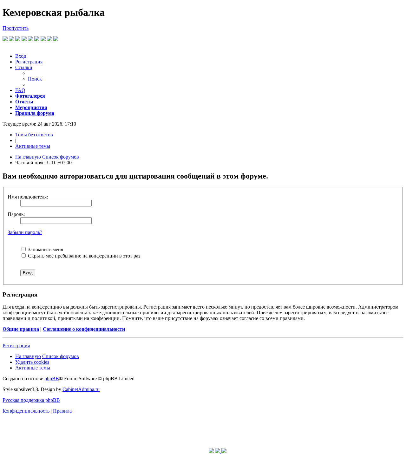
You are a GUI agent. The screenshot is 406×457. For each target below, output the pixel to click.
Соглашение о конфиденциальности (84, 329)
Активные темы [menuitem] (32, 146)
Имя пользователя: (28, 196)
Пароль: (16, 214)
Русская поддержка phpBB (31, 400)
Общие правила (21, 329)
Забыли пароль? (25, 232)
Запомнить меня (45, 249)
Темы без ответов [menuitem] (34, 134)
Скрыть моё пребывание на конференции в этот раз (83, 255)
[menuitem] (20, 56)
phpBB (51, 378)
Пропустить (16, 28)
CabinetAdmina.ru (81, 389)
